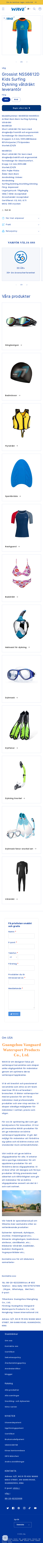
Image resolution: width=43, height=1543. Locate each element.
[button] (3, 9)
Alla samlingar (12, 1395)
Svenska (20, 1525)
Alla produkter (12, 1390)
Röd (16, 99)
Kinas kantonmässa (15, 1450)
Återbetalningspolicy (15, 1363)
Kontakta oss (11, 1346)
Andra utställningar (14, 1461)
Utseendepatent (13, 1422)
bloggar (8, 1374)
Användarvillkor (12, 1368)
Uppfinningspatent (14, 1428)
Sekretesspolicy (13, 1357)
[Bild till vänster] (16, 62)
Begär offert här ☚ (21, 108)
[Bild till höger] (27, 62)
